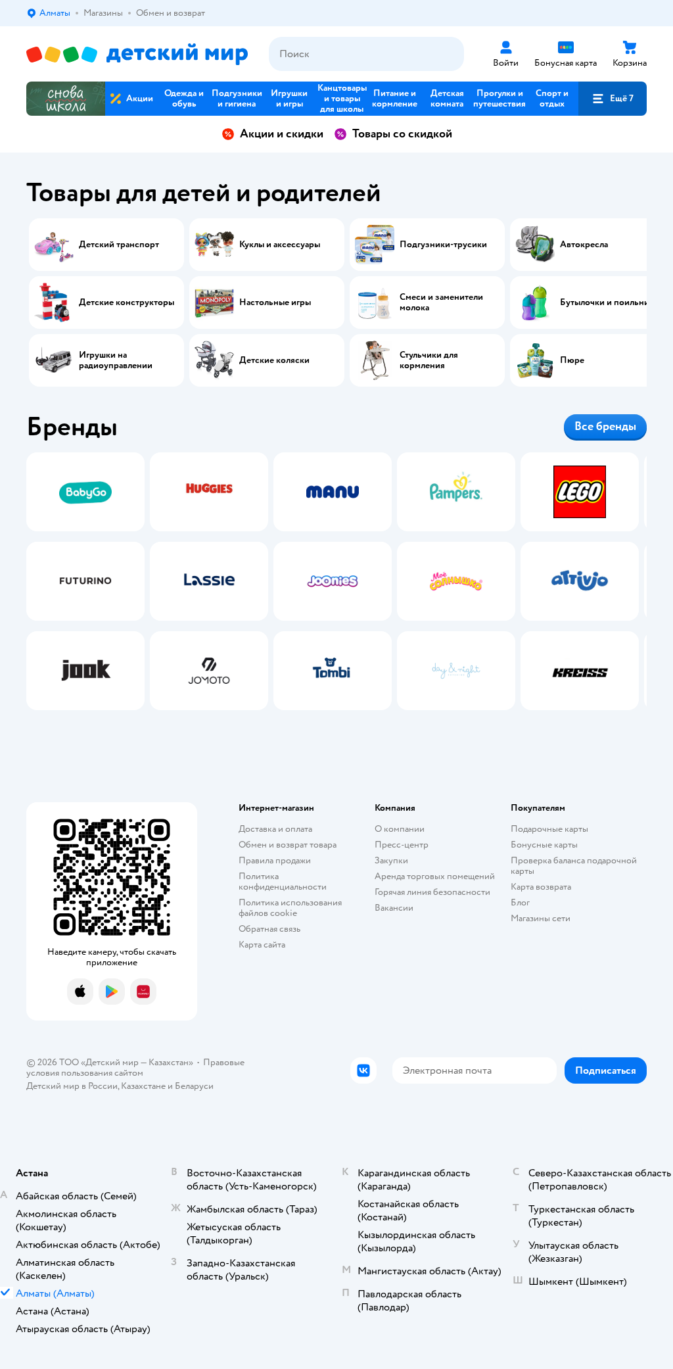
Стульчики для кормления (429, 360)
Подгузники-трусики (443, 244)
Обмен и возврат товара (287, 844)
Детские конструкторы (126, 302)
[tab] (85, 581)
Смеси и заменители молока (441, 302)
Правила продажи (275, 860)
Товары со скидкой (402, 133)
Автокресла (584, 244)
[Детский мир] (137, 54)
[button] (612, 99)
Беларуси (194, 1086)
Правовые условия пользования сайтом (135, 1067)
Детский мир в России (72, 1086)
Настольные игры (275, 302)
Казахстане (143, 1086)
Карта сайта (262, 944)
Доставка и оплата (275, 828)
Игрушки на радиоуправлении (115, 360)
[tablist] (336, 581)
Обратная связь (269, 928)
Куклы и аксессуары (279, 244)
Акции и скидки (281, 133)
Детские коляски (274, 360)
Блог (520, 902)
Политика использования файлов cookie (290, 908)
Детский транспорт (119, 244)
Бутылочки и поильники (609, 302)
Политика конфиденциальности (283, 881)
